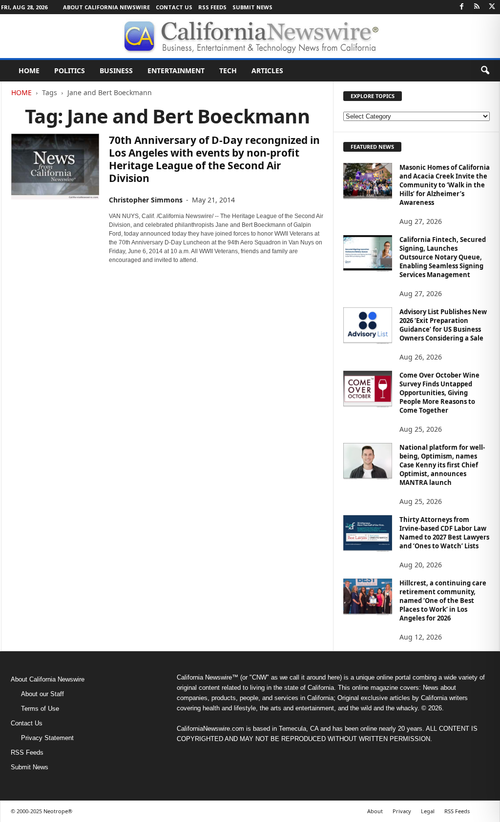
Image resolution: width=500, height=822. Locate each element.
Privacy (402, 811)
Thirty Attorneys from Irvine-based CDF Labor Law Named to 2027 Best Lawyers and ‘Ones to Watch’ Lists (444, 532)
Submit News (252, 7)
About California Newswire (106, 7)
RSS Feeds (212, 7)
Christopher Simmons (146, 199)
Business (116, 70)
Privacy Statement (47, 738)
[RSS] (477, 7)
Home (29, 70)
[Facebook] (462, 7)
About (375, 811)
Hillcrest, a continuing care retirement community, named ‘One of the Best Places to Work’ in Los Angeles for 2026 (442, 600)
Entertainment (176, 70)
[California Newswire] (250, 36)
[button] (485, 70)
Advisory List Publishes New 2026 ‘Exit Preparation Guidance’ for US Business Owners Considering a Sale (443, 324)
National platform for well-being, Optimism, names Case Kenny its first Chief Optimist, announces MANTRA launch (442, 465)
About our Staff (42, 694)
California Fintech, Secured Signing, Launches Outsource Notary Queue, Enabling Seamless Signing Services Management (442, 257)
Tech (228, 70)
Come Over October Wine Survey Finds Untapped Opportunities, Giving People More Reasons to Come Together (439, 393)
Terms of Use (40, 708)
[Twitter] (492, 7)
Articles (267, 70)
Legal (428, 811)
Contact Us (174, 7)
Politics (69, 70)
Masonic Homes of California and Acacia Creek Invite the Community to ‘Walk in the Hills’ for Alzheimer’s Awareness (444, 185)
